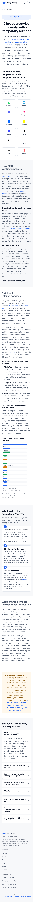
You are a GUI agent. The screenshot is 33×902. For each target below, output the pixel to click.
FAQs (3, 863)
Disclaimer (28, 896)
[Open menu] (29, 3)
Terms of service (19, 896)
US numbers (13, 306)
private (12, 352)
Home (3, 9)
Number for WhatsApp (9, 884)
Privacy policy (9, 896)
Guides (4, 860)
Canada (27, 228)
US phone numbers (8, 878)
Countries (5, 853)
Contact (4, 870)
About (4, 866)
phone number (7, 176)
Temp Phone (12, 3)
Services (5, 856)
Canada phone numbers (9, 881)
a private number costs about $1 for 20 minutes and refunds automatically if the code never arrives (17, 705)
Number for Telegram (9, 887)
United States (16, 228)
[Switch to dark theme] (24, 3)
